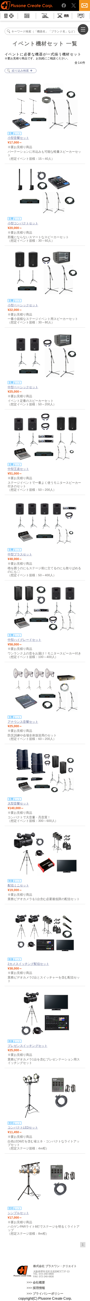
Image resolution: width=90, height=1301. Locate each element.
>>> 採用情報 (36, 1288)
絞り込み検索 (20, 70)
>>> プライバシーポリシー (45, 1293)
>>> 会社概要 (36, 1282)
